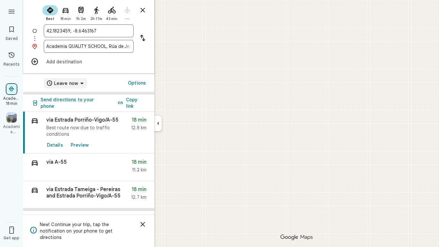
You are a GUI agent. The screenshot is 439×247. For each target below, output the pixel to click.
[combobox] (88, 30)
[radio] (50, 12)
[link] (88, 133)
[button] (88, 167)
